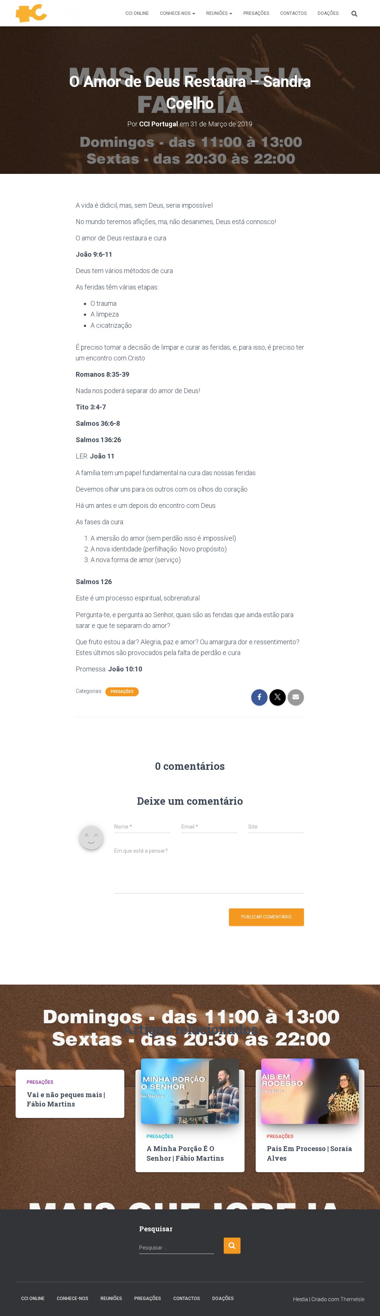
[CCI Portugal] (52, 13)
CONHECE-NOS (175, 13)
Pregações (122, 692)
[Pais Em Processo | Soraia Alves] (310, 1091)
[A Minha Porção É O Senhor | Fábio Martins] (190, 1091)
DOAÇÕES (328, 13)
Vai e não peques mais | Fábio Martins (66, 1099)
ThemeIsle (352, 1299)
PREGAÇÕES (256, 13)
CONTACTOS (293, 13)
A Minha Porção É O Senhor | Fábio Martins (185, 1153)
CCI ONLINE (137, 13)
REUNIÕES (217, 13)
